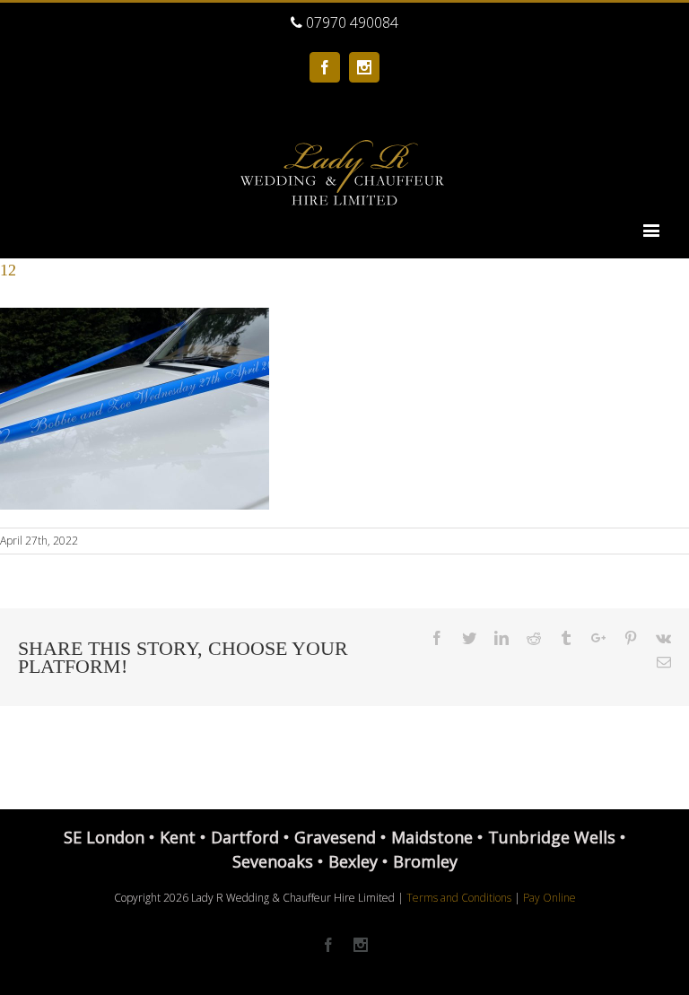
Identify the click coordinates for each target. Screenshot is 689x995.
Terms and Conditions (458, 897)
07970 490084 (350, 22)
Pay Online (549, 897)
